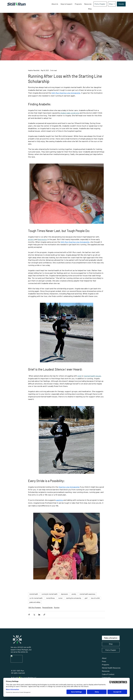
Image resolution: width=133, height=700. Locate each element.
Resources (106, 671)
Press (104, 661)
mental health (33, 594)
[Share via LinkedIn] (39, 615)
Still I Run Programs (34, 607)
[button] (54, 4)
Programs (105, 665)
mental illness (50, 598)
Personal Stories (47, 607)
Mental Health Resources (111, 668)
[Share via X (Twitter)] (34, 615)
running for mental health (49, 594)
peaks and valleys (34, 602)
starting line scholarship (73, 598)
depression (64, 594)
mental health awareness (87, 594)
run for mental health (36, 598)
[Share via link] (44, 615)
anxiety (74, 594)
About (104, 658)
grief (86, 598)
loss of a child (95, 598)
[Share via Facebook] (29, 615)
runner (60, 598)
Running (56, 607)
